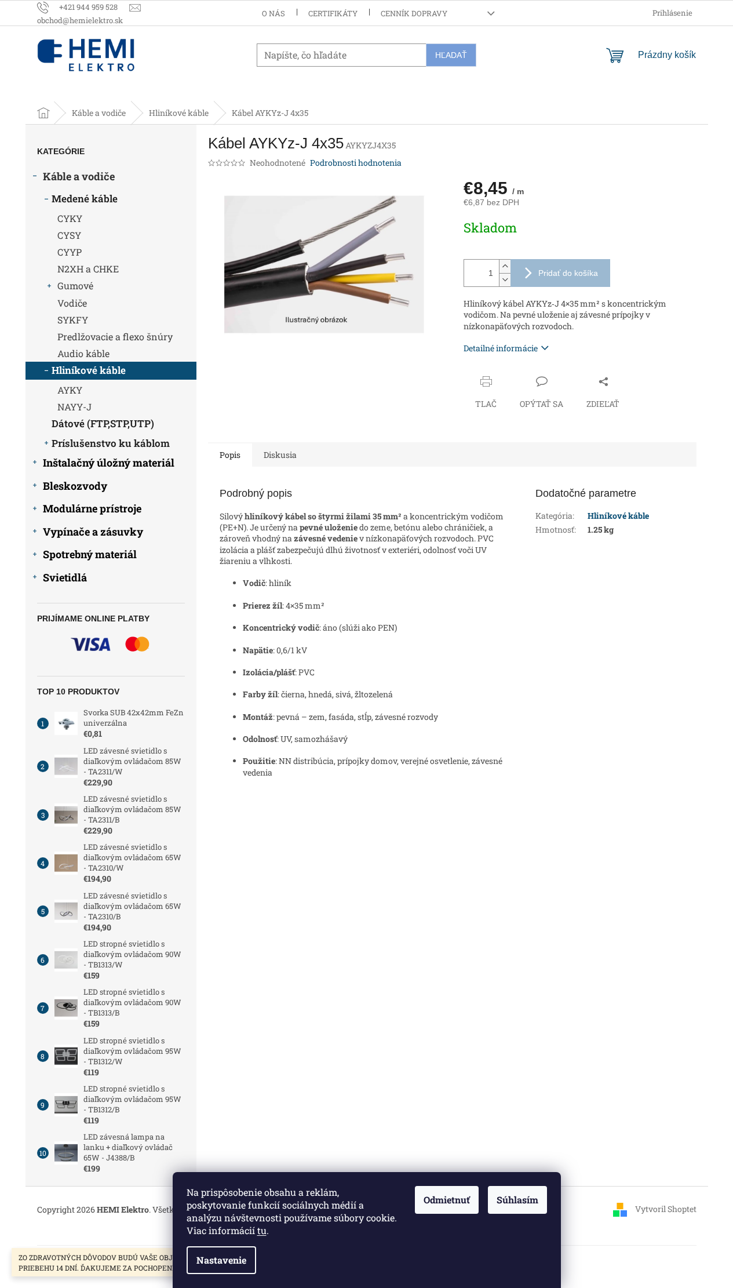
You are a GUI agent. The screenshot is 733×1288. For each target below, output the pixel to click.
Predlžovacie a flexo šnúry (115, 336)
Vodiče (72, 303)
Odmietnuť (447, 1200)
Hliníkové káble (89, 370)
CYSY (69, 235)
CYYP (69, 252)
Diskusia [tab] (280, 454)
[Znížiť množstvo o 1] (504, 279)
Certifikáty (333, 13)
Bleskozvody (75, 486)
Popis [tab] (230, 454)
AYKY (69, 390)
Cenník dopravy (414, 13)
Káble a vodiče (79, 176)
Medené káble (85, 198)
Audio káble (83, 353)
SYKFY (72, 320)
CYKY (69, 218)
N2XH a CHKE (88, 269)
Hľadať (451, 55)
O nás (273, 13)
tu (262, 1230)
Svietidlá (65, 577)
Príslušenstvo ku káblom (111, 443)
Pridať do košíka (568, 273)
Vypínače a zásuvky (93, 532)
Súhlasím (517, 1200)
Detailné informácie (501, 348)
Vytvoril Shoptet (665, 1208)
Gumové (75, 285)
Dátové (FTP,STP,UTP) (103, 423)
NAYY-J (74, 407)
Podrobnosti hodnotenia (356, 162)
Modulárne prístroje (92, 508)
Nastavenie (221, 1260)
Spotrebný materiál (90, 554)
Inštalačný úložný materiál (108, 463)
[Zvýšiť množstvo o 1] (504, 266)
